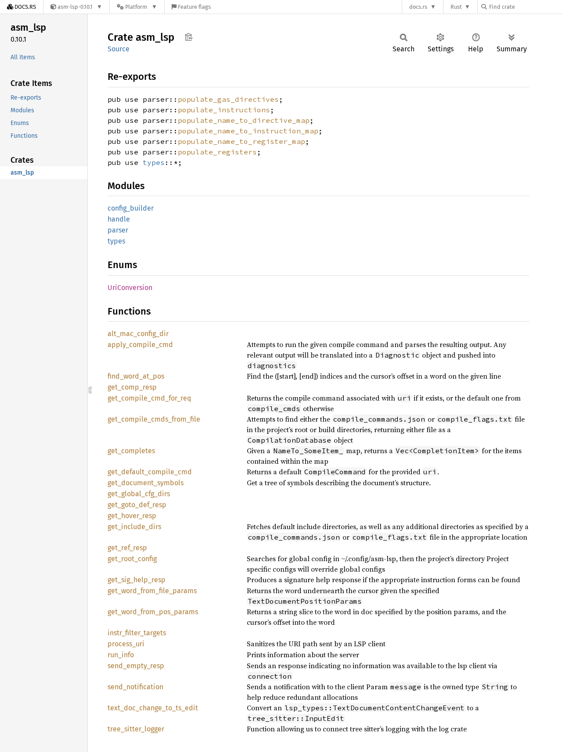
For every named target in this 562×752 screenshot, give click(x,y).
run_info (121, 655)
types (154, 162)
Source (119, 49)
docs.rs (418, 7)
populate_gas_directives (228, 99)
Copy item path (188, 36)
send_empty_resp (136, 666)
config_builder (131, 208)
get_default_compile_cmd (150, 472)
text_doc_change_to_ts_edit (153, 708)
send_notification (135, 687)
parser (118, 230)
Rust (456, 7)
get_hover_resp (132, 516)
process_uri (126, 644)
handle (119, 219)
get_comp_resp (132, 387)
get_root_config (132, 559)
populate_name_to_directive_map (244, 120)
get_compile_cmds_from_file (154, 419)
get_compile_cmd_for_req (149, 398)
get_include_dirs (134, 527)
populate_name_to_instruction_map (248, 130)
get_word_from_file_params (152, 591)
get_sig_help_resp (137, 580)
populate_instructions (224, 109)
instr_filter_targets (137, 633)
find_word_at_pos (136, 376)
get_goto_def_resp (137, 505)
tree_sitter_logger (136, 729)
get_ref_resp (127, 548)
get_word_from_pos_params (153, 612)
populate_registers (217, 151)
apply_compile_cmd (140, 344)
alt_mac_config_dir (138, 333)
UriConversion (130, 287)
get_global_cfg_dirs (139, 494)
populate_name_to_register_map (241, 141)
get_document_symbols (146, 483)
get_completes (131, 451)
